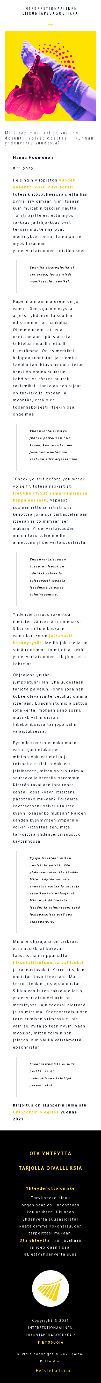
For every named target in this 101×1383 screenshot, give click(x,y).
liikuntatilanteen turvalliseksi (48, 963)
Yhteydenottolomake (50, 1189)
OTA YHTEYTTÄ (50, 1154)
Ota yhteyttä (34, 1241)
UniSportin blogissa (36, 1113)
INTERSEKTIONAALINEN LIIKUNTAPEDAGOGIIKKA (50, 11)
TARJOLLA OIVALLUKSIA (50, 1169)
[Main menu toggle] (50, 24)
